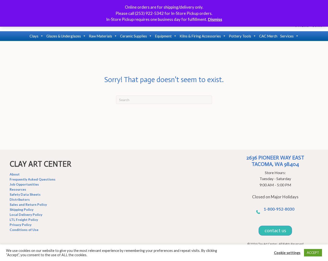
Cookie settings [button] (287, 253)
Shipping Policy (21, 209)
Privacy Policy (20, 225)
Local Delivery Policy (26, 214)
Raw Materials (100, 36)
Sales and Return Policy (28, 204)
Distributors (20, 199)
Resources (18, 189)
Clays (34, 36)
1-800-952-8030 (279, 209)
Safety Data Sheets (25, 194)
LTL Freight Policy (24, 220)
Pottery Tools (240, 36)
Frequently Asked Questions (32, 179)
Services (287, 36)
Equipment (163, 36)
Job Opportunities (24, 184)
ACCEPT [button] (313, 253)
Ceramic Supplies (133, 36)
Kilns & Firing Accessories (200, 36)
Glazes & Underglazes (63, 36)
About (15, 174)
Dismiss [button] (215, 19)
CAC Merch (268, 36)
